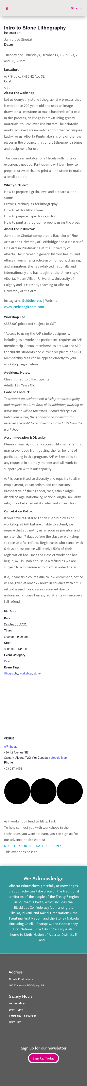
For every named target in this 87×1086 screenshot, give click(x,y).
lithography (11, 673)
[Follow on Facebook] (39, 1076)
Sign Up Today (43, 1058)
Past (7, 661)
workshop (26, 673)
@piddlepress (31, 300)
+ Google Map (58, 757)
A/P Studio (10, 746)
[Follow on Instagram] (47, 1076)
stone (37, 673)
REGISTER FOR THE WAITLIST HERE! (32, 846)
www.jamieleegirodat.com (24, 306)
